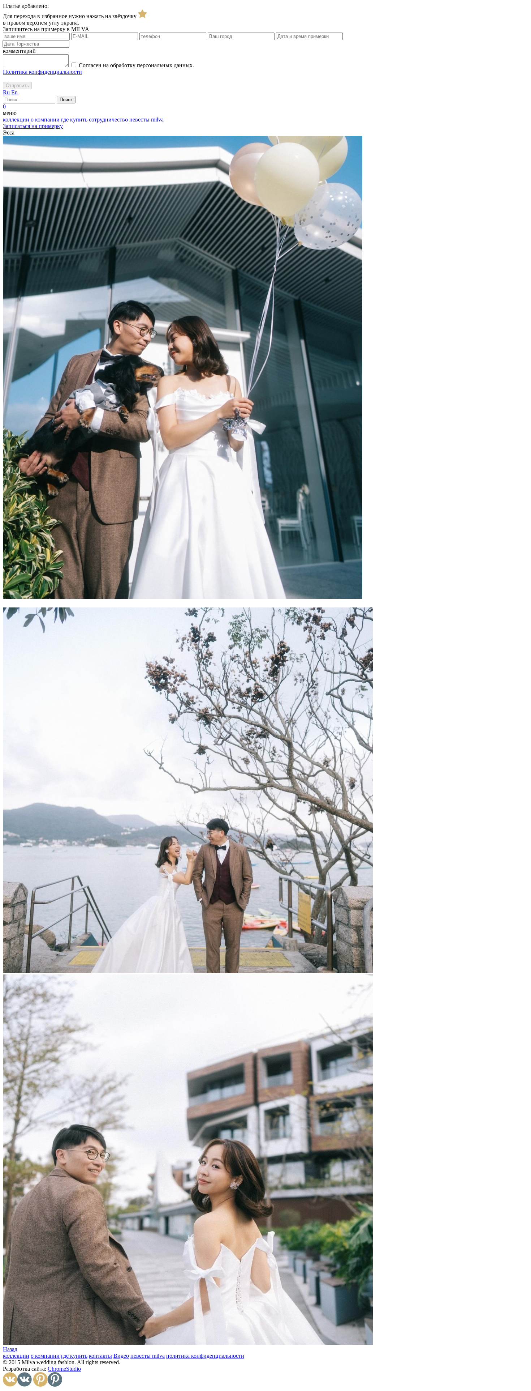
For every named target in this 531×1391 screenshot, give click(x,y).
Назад (10, 1349)
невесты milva (146, 119)
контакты (100, 1356)
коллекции (16, 119)
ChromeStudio (64, 1369)
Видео (121, 1356)
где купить (74, 119)
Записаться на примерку (33, 126)
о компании (45, 119)
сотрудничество (108, 119)
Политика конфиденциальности (42, 72)
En (14, 92)
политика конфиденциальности (205, 1356)
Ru (6, 92)
